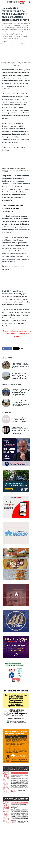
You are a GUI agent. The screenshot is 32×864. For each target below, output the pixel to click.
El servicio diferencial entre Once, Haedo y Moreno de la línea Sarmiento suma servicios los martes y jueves (21, 393)
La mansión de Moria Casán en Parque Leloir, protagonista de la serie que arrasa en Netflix (21, 403)
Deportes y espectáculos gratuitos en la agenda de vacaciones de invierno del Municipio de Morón (20, 365)
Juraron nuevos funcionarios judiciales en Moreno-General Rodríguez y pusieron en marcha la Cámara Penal (20, 430)
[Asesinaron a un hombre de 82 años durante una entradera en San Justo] (6, 419)
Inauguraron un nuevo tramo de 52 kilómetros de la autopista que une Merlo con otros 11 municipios (20, 376)
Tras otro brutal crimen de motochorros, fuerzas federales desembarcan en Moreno (17, 333)
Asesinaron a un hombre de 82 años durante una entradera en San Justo (20, 419)
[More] (22, 348)
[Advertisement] (16, 844)
